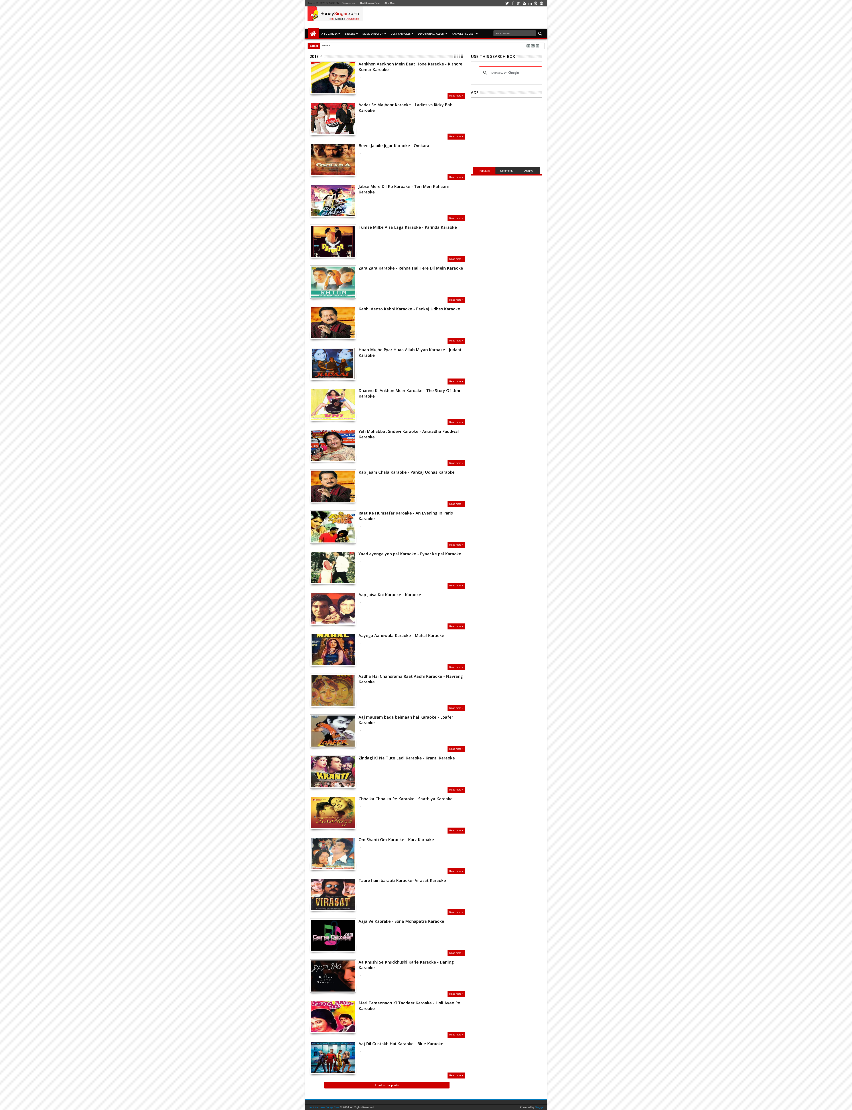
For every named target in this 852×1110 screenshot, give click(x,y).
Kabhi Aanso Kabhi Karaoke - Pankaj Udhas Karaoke (409, 309)
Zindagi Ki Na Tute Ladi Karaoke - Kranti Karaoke (407, 758)
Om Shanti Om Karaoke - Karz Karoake (396, 839)
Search (540, 33)
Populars (484, 170)
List (461, 56)
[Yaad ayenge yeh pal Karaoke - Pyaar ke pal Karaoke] (333, 567)
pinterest (541, 3)
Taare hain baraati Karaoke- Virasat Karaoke (402, 880)
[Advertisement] (478, 17)
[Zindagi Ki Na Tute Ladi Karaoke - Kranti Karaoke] (333, 772)
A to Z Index (329, 33)
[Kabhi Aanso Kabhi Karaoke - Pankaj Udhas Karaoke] (333, 322)
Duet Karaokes (401, 33)
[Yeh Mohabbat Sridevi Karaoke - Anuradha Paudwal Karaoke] (333, 445)
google (518, 3)
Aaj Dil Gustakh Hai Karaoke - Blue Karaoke (401, 1043)
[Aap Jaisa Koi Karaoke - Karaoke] (333, 608)
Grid (456, 56)
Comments (506, 170)
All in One (390, 3)
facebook (513, 3)
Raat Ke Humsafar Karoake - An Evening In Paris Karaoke (406, 515)
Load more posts (387, 1085)
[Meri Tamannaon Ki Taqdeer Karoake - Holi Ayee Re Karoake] (333, 1016)
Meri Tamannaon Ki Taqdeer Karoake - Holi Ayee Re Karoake (409, 1005)
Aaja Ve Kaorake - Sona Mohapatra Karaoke (401, 921)
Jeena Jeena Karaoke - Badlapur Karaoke (357, 45)
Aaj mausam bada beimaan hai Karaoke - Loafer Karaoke (406, 719)
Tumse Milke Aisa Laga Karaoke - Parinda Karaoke (408, 227)
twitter (507, 3)
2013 (314, 56)
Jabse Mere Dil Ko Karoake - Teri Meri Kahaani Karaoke (404, 189)
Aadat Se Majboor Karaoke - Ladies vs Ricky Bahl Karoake (406, 107)
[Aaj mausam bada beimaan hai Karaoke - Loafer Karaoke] (333, 731)
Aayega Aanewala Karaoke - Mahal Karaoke (401, 635)
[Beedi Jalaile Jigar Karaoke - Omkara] (333, 159)
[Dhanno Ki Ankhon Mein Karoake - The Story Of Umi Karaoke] (333, 404)
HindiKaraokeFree (370, 3)
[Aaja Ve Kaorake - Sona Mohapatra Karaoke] (333, 935)
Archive (528, 170)
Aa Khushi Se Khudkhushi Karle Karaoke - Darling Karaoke (406, 964)
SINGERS (350, 33)
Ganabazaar (348, 3)
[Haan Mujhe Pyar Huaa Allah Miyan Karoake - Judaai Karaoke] (333, 363)
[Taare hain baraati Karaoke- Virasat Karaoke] (333, 894)
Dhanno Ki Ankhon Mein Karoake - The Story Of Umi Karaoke (409, 393)
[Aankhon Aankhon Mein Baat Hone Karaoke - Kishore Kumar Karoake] (333, 78)
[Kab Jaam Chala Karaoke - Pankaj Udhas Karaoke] (333, 486)
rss (524, 3)
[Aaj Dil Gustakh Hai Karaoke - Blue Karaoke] (333, 1057)
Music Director (373, 33)
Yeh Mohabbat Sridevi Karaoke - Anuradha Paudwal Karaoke (409, 434)
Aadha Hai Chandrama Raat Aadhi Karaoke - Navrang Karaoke (411, 679)
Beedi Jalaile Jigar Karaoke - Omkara (394, 145)
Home (313, 33)
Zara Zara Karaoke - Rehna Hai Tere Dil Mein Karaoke (411, 268)
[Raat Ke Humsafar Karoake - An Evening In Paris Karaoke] (333, 527)
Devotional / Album (431, 33)
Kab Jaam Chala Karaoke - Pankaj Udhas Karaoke (407, 472)
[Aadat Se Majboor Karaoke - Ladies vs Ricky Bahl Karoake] (333, 118)
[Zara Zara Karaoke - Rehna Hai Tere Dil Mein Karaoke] (333, 282)
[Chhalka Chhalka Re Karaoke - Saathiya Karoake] (333, 812)
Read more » (456, 95)
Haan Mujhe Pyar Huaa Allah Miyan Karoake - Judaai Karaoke (410, 352)
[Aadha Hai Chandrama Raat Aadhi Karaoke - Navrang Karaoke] (333, 690)
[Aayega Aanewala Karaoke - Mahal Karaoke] (333, 649)
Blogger (539, 1107)
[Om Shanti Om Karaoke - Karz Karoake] (333, 853)
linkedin (530, 3)
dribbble (536, 3)
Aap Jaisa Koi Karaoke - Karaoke (390, 594)
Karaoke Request (463, 33)
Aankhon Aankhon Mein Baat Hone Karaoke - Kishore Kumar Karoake (410, 66)
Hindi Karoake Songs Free (323, 1107)
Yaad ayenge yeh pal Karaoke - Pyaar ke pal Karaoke (410, 553)
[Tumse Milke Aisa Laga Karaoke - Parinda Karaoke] (333, 241)
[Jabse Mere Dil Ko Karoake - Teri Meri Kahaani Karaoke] (333, 200)
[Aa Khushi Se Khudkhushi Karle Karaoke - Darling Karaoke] (333, 976)
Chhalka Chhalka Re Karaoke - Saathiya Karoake (406, 798)
